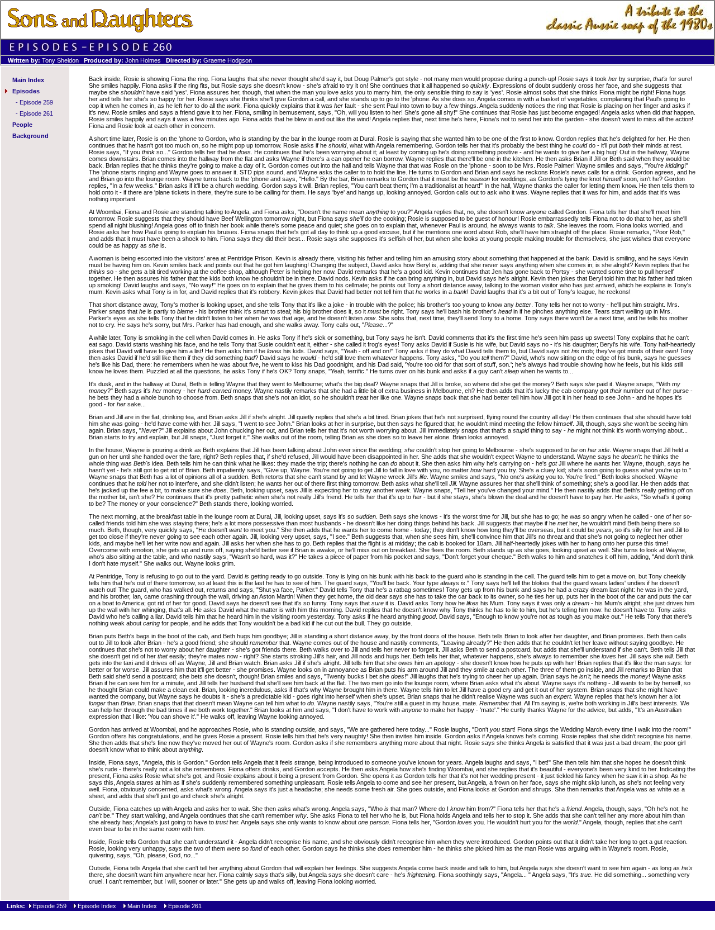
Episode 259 (36, 102)
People (22, 124)
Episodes (26, 91)
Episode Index (97, 906)
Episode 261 (36, 113)
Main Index (28, 80)
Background (30, 135)
